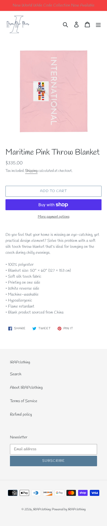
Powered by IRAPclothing (69, 509)
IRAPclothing (42, 509)
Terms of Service (23, 401)
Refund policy (21, 414)
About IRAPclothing (26, 387)
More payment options (53, 216)
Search (15, 374)
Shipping (31, 170)
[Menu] (98, 24)
